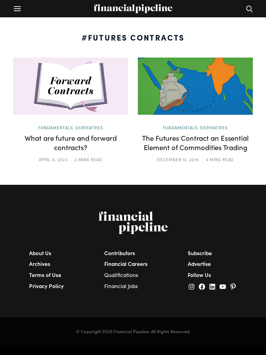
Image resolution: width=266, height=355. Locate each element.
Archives (39, 263)
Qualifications (121, 274)
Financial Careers (126, 263)
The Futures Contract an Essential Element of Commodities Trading (195, 142)
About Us (40, 253)
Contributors (119, 253)
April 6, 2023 (53, 159)
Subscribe (200, 253)
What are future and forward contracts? (70, 142)
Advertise (199, 263)
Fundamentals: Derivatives (70, 127)
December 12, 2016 (178, 159)
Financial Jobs (121, 285)
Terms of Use (45, 274)
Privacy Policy (46, 285)
